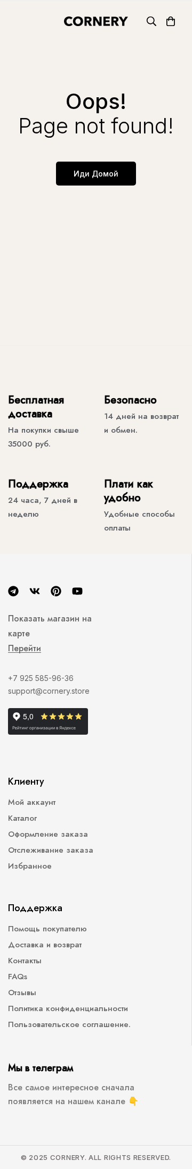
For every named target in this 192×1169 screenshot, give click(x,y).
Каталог (22, 818)
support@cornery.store (49, 690)
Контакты (25, 960)
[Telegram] (13, 591)
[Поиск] (151, 21)
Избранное (30, 866)
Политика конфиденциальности (68, 1008)
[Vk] (34, 591)
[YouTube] (77, 591)
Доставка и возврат (45, 944)
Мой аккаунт (31, 802)
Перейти (24, 648)
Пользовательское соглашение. (69, 1024)
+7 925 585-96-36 (41, 678)
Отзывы (22, 992)
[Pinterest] (56, 591)
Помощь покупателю (47, 928)
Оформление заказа (48, 834)
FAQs (17, 976)
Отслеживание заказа (50, 850)
